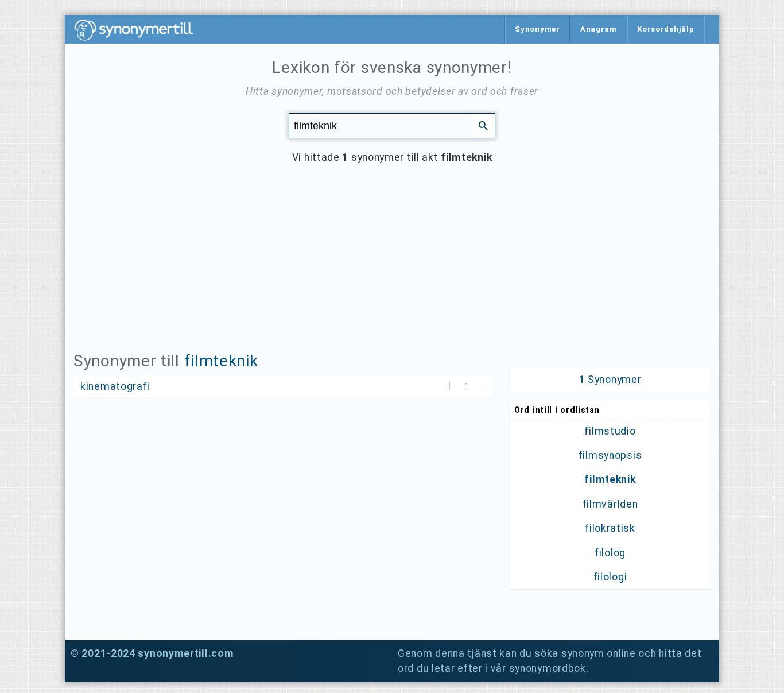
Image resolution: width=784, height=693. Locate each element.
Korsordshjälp (665, 29)
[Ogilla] (482, 387)
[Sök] (483, 125)
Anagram (598, 29)
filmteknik (221, 360)
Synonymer (537, 29)
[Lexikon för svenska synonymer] (139, 30)
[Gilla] (449, 387)
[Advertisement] (392, 266)
